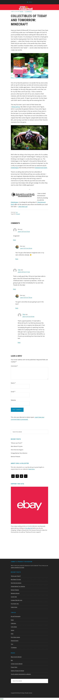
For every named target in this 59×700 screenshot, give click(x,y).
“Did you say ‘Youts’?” (16, 443)
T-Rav (19, 270)
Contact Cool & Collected (16, 663)
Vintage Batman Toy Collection (19, 453)
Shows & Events (14, 640)
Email (13, 391)
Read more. (31, 469)
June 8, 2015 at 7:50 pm (26, 297)
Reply (14, 240)
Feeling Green (14, 607)
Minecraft (18, 214)
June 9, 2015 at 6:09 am (28, 316)
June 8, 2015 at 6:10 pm (24, 231)
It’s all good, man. (15, 603)
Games (12, 630)
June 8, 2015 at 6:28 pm (26, 248)
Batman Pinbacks (15, 456)
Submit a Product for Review (17, 670)
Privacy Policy (14, 667)
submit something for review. (17, 567)
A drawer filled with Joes (16, 600)
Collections (13, 623)
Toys (17, 212)
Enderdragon (15, 168)
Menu (30, 2)
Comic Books (14, 627)
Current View (14, 596)
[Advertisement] (21, 546)
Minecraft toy (16, 107)
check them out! (22, 206)
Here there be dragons (17, 450)
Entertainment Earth (41, 168)
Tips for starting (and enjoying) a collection (21, 674)
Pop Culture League (15, 637)
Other (12, 633)
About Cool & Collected (16, 657)
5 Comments (28, 11)
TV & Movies (14, 647)
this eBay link (28, 528)
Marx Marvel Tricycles (17, 446)
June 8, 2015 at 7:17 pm (24, 272)
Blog (12, 660)
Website (13, 400)
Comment (14, 366)
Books (12, 620)
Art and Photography (15, 616)
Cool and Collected (29, 8)
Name (13, 383)
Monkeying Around (15, 593)
